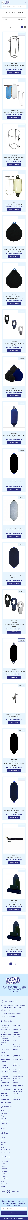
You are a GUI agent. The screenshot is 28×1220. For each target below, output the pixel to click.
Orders (3, 1137)
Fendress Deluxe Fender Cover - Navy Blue (14, 576)
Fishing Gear (16, 1032)
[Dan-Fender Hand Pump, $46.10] (14, 839)
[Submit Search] (24, 6)
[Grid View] (22, 27)
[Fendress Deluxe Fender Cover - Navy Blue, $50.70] (14, 557)
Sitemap (3, 1128)
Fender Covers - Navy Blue (14, 949)
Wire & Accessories (6, 1102)
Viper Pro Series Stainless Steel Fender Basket (14, 158)
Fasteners (3, 1032)
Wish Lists (3, 1147)
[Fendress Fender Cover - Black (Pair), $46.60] (14, 743)
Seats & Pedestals (6, 1089)
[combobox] (14, 6)
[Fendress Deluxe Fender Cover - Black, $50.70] (14, 463)
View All (3, 1186)
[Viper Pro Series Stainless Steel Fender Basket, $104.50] (14, 139)
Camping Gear (17, 1029)
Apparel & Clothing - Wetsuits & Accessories (6, 1036)
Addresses (4, 1145)
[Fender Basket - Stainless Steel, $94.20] (14, 185)
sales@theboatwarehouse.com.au (12, 1013)
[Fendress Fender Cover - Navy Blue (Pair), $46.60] (14, 792)
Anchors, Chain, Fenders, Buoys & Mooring (5, 1051)
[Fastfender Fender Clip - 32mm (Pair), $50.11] (14, 604)
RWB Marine (4, 1168)
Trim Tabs (15, 1093)
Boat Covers (16, 1025)
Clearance (15, 1049)
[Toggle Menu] (3, 2)
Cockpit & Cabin (5, 1074)
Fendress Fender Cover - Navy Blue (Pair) (14, 811)
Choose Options (15, 73)
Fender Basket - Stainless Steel (14, 204)
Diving (14, 1040)
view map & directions (9, 1016)
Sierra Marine (4, 1178)
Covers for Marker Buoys (14, 390)
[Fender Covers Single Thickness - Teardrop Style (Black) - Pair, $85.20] (14, 277)
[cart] (25, 2)
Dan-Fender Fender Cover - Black (14, 671)
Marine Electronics (18, 1059)
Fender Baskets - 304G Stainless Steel (14, 66)
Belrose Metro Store (6, 1126)
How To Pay (4, 1113)
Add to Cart (14, 722)
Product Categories (6, 1111)
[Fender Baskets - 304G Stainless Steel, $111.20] (14, 47)
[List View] (25, 27)
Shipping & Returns (6, 1116)
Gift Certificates (5, 1121)
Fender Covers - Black (14, 904)
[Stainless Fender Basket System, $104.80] (14, 93)
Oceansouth (4, 1184)
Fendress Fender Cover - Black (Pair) (14, 764)
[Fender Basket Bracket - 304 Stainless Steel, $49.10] (14, 698)
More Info (22, 34)
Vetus (2, 1181)
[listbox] (11, 27)
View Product (14, 256)
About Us (3, 1118)
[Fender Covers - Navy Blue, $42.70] (14, 931)
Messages (3, 1142)
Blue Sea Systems (5, 1171)
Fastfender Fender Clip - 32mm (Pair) (14, 625)
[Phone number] (21, 2)
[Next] (16, 963)
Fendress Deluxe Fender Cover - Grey (14, 530)
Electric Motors (5, 1045)
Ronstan (3, 1163)
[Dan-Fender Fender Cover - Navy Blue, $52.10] (14, 416)
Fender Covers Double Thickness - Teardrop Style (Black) (14, 250)
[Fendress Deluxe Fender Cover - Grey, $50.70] (14, 510)
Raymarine (4, 1176)
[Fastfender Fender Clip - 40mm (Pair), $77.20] (14, 324)
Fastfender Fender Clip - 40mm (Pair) (14, 344)
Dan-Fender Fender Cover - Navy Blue (14, 436)
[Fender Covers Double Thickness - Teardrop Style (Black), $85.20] (14, 231)
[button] (14, 19)
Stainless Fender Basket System (14, 112)
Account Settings (5, 1152)
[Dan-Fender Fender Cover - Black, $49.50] (14, 653)
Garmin (3, 1173)
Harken (3, 1166)
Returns (3, 1140)
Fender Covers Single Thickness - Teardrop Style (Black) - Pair (14, 297)
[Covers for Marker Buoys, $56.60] (14, 371)
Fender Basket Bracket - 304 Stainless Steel (14, 715)
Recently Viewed (5, 1150)
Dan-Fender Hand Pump (14, 857)
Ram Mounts (4, 1161)
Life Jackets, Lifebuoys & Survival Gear (4, 1065)
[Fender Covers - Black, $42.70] (14, 884)
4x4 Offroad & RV (5, 1029)
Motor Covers (16, 1074)
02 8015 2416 (7, 1010)
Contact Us (4, 1123)
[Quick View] (23, 33)
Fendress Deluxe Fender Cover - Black (14, 483)
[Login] (23, 2)
